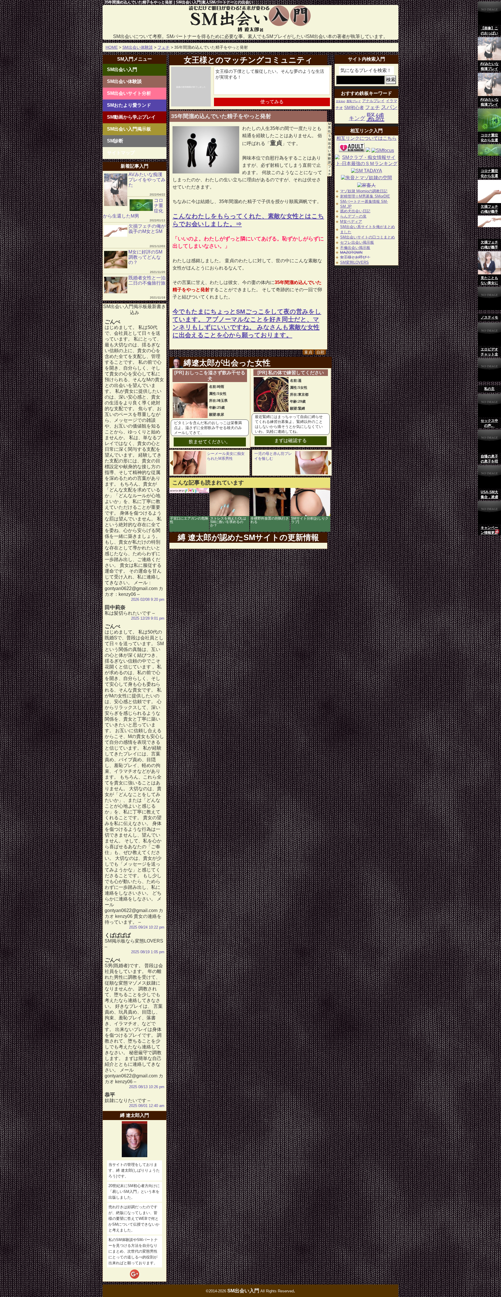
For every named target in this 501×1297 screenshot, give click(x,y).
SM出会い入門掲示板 (129, 128)
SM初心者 (354, 107)
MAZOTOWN (351, 252)
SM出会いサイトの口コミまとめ (367, 237)
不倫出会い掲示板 (355, 247)
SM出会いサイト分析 (129, 93)
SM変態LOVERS (354, 262)
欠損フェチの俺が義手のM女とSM (147, 229)
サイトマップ (121, 152)
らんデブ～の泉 (353, 216)
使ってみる (272, 101)
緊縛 (375, 117)
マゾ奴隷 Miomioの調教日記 (363, 191)
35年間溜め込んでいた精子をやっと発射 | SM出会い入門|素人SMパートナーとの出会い (178, 2)
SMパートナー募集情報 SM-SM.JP (364, 204)
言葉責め (340, 101)
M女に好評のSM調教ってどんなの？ (145, 257)
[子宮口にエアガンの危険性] (189, 491)
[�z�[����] (250, 30)
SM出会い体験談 (137, 47)
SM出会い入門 (122, 69)
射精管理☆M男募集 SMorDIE (365, 196)
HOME (112, 47)
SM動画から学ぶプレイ (131, 117)
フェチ (163, 47)
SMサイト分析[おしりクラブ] (309, 520)
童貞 (308, 352)
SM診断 (115, 140)
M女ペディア (351, 221)
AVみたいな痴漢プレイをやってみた (147, 179)
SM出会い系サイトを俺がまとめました (367, 229)
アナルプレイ (373, 101)
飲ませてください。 (209, 441)
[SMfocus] (382, 150)
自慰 (320, 352)
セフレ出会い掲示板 (357, 242)
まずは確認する (290, 440)
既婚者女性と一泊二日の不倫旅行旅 (147, 280)
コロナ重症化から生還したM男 (133, 208)
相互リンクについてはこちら (366, 138)
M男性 (329, 127)
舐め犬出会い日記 (355, 211)
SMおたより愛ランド (129, 105)
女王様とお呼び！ (355, 257)
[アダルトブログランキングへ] (351, 150)
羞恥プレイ (353, 101)
